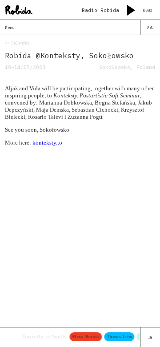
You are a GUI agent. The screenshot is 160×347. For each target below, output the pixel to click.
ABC (150, 27)
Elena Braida (85, 336)
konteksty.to (47, 142)
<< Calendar (17, 42)
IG (150, 337)
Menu (9, 27)
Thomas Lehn (119, 336)
